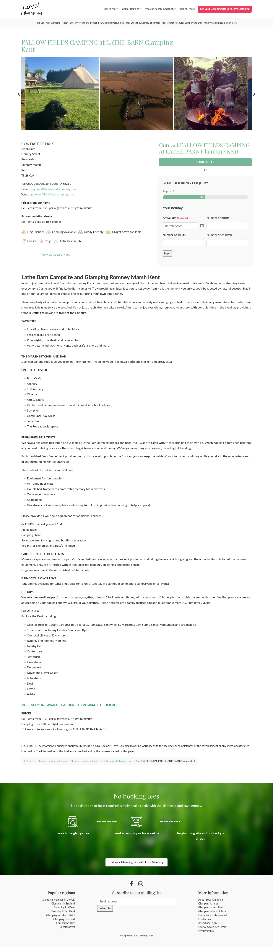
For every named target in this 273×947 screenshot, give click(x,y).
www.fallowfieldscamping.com (54, 194)
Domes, (145, 23)
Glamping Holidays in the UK (58, 900)
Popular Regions (130, 9)
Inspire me (110, 9)
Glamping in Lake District (60, 915)
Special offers (67, 927)
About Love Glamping (210, 900)
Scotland (94, 23)
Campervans (191, 23)
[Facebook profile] (131, 884)
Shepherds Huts (157, 23)
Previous (18, 94)
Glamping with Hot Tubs (212, 911)
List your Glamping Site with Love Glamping (136, 862)
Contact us (204, 919)
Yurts (181, 23)
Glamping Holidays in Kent (119, 761)
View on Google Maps (55, 254)
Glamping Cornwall (64, 919)
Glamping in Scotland (63, 911)
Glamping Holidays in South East (87, 761)
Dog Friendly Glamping (209, 23)
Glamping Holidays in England (52, 761)
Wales (82, 23)
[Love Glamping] (31, 9)
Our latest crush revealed (212, 915)
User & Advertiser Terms (212, 927)
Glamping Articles (208, 903)
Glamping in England (63, 903)
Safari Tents (124, 23)
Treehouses (172, 23)
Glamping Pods (109, 23)
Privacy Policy (206, 931)
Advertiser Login (207, 923)
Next (254, 94)
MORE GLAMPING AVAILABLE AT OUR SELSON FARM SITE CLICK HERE (70, 705)
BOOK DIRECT (205, 162)
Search (30, 761)
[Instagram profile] (140, 884)
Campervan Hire (65, 923)
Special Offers (187, 9)
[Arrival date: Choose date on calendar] (202, 225)
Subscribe (105, 908)
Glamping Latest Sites (210, 907)
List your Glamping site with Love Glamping (224, 9)
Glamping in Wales (64, 907)
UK (76, 23)
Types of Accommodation (159, 9)
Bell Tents (135, 23)
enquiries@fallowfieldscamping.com (53, 189)
